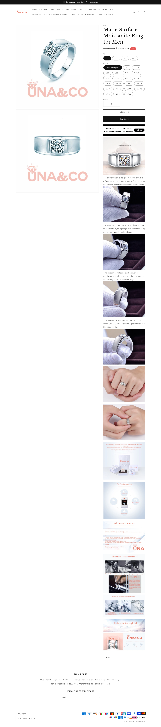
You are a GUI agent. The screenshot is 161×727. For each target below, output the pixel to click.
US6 (107, 73)
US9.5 (136, 78)
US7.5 (136, 73)
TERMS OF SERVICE (58, 684)
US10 (108, 83)
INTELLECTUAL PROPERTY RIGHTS (80, 684)
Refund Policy (87, 680)
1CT (107, 58)
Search (48, 680)
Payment (57, 680)
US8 (107, 78)
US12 (108, 89)
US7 (126, 73)
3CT (125, 58)
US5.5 (136, 67)
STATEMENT (99, 684)
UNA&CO (131, 721)
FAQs (42, 680)
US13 (129, 89)
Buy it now (124, 119)
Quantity (106, 99)
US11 (129, 83)
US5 (127, 67)
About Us (65, 680)
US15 (129, 94)
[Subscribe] (99, 697)
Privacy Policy (100, 680)
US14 (108, 94)
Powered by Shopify (139, 721)
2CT (116, 58)
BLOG (108, 684)
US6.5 (117, 73)
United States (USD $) (25, 718)
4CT (133, 58)
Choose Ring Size (113, 67)
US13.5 (139, 89)
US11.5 (139, 83)
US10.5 (118, 83)
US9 (126, 78)
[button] (82, 9)
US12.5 (118, 89)
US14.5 (118, 94)
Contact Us (76, 680)
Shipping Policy (113, 680)
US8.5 (117, 78)
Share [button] (108, 657)
